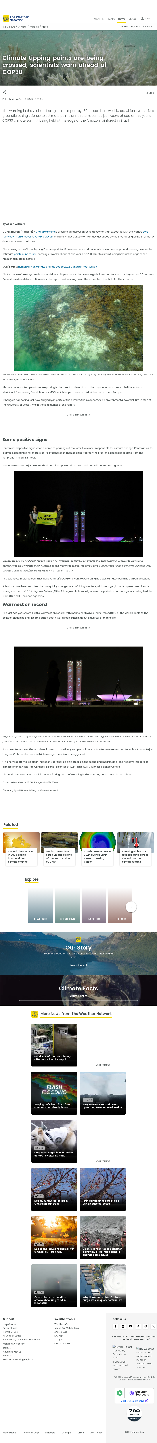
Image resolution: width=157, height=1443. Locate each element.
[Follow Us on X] (153, 1326)
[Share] (4, 92)
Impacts (34, 26)
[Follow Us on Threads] (145, 1326)
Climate (22, 26)
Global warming (45, 231)
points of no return (25, 254)
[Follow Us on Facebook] (115, 1326)
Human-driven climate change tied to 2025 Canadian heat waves (57, 266)
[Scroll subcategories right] (131, 906)
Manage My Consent (14, 1343)
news (12, 26)
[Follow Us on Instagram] (123, 1326)
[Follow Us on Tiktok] (138, 1326)
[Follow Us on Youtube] (130, 1326)
